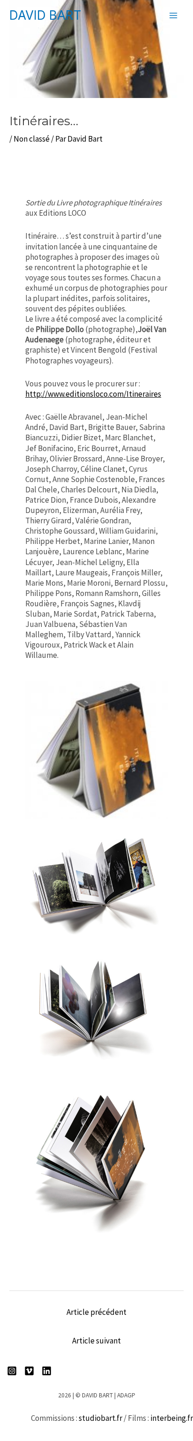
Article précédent (96, 1312)
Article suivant (96, 1340)
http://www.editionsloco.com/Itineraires (93, 394)
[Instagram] (12, 1371)
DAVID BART (45, 15)
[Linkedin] (46, 1371)
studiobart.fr (100, 1418)
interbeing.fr (171, 1418)
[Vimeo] (29, 1371)
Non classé (32, 139)
